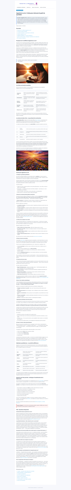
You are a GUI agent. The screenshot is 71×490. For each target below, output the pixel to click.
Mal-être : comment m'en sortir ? (22, 477)
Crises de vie (29, 7)
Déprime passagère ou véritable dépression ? (24, 472)
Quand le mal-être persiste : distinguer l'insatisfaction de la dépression (28, 36)
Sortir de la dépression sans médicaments (23, 475)
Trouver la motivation (20, 10)
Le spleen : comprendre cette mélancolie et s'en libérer (25, 471)
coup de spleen (41, 380)
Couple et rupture (43, 7)
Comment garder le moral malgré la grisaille (38, 465)
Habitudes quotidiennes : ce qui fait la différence (24, 35)
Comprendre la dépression (21, 7)
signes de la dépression (24, 457)
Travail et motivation (35, 7)
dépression (29, 398)
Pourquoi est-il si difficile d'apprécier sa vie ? (24, 30)
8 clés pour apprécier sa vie (21, 34)
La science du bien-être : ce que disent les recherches (25, 32)
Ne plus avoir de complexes (37, 236)
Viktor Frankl (23, 240)
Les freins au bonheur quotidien (22, 31)
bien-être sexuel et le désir (27, 216)
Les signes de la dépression (21, 473)
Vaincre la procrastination (42, 340)
